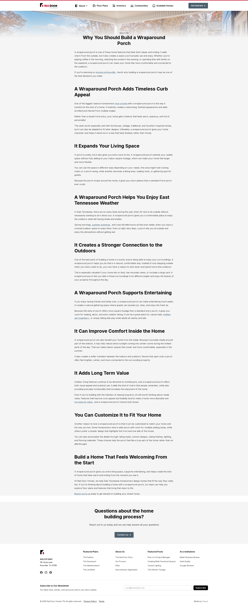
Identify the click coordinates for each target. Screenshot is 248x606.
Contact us (122, 534)
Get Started (197, 5)
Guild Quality (185, 561)
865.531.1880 (46, 559)
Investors (121, 5)
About (82, 6)
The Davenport (89, 561)
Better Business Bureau (190, 557)
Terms (101, 601)
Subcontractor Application (126, 570)
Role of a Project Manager (159, 557)
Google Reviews (187, 565)
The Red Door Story (124, 557)
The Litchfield (89, 570)
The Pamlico (88, 557)
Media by (201, 601)
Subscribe (201, 588)
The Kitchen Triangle (156, 570)
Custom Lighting (154, 565)
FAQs (117, 565)
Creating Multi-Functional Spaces (162, 561)
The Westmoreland (91, 565)
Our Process (120, 561)
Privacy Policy (90, 601)
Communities (141, 5)
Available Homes (164, 5)
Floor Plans (102, 5)
